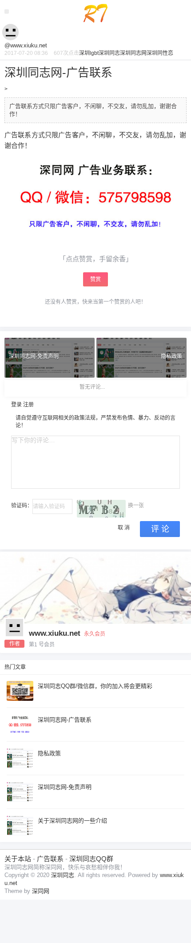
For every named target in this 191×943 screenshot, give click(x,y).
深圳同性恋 (160, 53)
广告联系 (50, 858)
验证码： (21, 505)
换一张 (136, 505)
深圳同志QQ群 (91, 858)
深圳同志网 (133, 53)
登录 (16, 405)
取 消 (124, 528)
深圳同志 (109, 53)
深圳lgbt (89, 53)
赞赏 (95, 279)
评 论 (160, 529)
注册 (28, 405)
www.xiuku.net (54, 633)
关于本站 (17, 858)
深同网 (40, 891)
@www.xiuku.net (25, 45)
